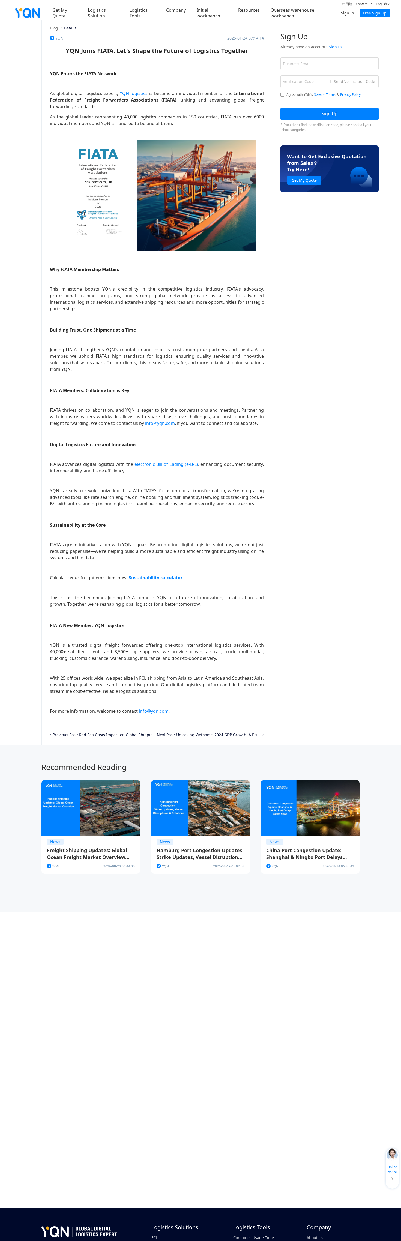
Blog (54, 28)
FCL (154, 1237)
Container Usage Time (253, 1237)
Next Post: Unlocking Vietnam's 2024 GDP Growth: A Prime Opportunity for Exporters (209, 734)
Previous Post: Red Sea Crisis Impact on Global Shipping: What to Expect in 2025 (105, 734)
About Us (315, 1237)
